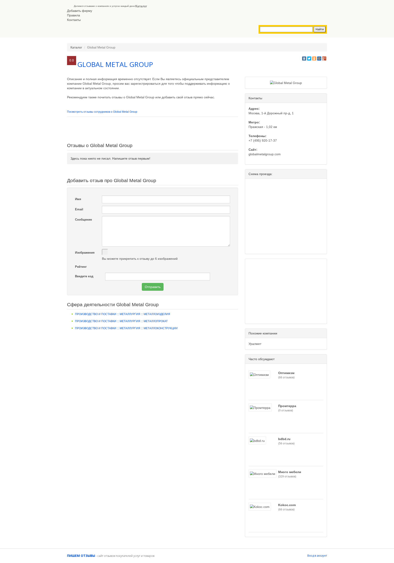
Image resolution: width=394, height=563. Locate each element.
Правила (73, 15)
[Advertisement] (153, 129)
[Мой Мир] (319, 58)
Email (79, 209)
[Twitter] (309, 58)
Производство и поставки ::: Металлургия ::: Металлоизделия (122, 314)
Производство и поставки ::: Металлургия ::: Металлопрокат (121, 321)
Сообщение (83, 219)
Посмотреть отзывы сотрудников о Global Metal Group (102, 111)
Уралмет (255, 344)
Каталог (141, 6)
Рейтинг (81, 266)
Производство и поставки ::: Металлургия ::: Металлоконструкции (126, 328)
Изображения (85, 252)
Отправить (153, 287)
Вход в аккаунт (317, 556)
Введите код (84, 276)
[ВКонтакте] (304, 58)
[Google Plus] (324, 58)
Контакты (74, 20)
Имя (78, 199)
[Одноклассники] (314, 58)
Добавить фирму (79, 11)
